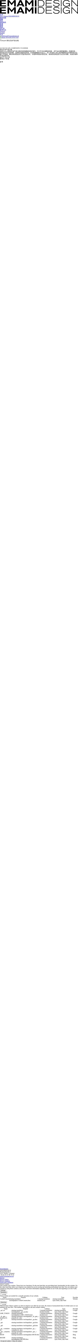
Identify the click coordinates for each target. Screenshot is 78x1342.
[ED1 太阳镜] (21, 406)
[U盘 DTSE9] (21, 277)
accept (4, 1294)
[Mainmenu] (1, 39)
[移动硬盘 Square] (21, 966)
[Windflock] (21, 105)
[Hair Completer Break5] (21, 1009)
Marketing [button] (3, 1302)
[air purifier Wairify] (21, 234)
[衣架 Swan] (21, 363)
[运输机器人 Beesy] (21, 664)
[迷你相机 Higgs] (21, 148)
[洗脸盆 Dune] (21, 1224)
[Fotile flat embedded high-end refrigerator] (21, 191)
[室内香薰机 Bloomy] (21, 1052)
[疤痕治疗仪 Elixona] (21, 837)
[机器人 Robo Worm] (21, 492)
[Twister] (21, 621)
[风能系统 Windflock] (21, 578)
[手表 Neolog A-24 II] (21, 750)
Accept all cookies (6, 1341)
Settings (3, 1290)
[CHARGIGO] (21, 1181)
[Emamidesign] (39, 13)
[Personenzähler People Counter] (21, 923)
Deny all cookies (17, 1341)
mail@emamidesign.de (7, 1276)
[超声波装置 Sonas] (21, 1267)
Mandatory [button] (4, 1292)
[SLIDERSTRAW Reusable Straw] (21, 880)
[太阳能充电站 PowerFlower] (21, 320)
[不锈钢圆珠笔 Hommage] (21, 793)
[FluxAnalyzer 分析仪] (21, 707)
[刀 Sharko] (21, 1095)
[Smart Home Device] (21, 449)
